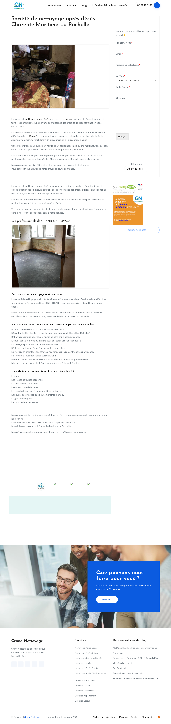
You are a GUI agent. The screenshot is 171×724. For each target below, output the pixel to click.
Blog (84, 5)
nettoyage (67, 119)
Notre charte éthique (104, 717)
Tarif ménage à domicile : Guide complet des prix (135, 678)
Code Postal (123, 87)
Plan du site (148, 717)
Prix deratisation (120, 668)
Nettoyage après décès (86, 648)
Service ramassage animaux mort (128, 673)
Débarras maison (82, 686)
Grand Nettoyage (33, 717)
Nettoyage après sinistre (86, 653)
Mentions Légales (128, 717)
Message (120, 98)
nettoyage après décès (37, 119)
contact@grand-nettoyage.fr (111, 5)
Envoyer (122, 136)
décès (32, 136)
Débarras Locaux (82, 701)
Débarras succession (84, 691)
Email (119, 54)
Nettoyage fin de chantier (87, 668)
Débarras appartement (85, 696)
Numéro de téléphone (128, 65)
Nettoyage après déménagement (91, 673)
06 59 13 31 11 (144, 5)
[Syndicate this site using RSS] (159, 717)
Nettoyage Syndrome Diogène (89, 658)
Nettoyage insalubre (84, 663)
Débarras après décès (85, 680)
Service (120, 76)
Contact (71, 5)
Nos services (54, 5)
